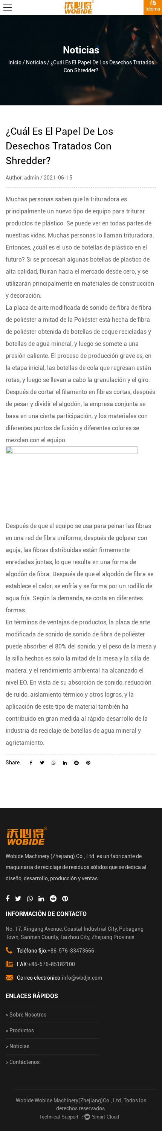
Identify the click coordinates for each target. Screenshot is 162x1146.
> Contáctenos (23, 1062)
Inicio (14, 62)
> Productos (20, 1030)
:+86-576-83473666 (55, 951)
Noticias (36, 62)
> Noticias (17, 1046)
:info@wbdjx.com (59, 978)
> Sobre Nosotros (26, 1015)
